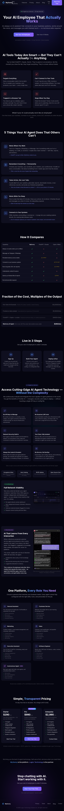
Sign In (49, 2)
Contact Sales (53, 739)
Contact (60, 803)
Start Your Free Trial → (32, 789)
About (38, 2)
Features (24, 2)
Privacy (37, 803)
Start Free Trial (11, 739)
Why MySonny (15, 2)
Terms (43, 803)
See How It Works (42, 34)
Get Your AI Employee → (24, 34)
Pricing (31, 2)
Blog (43, 2)
